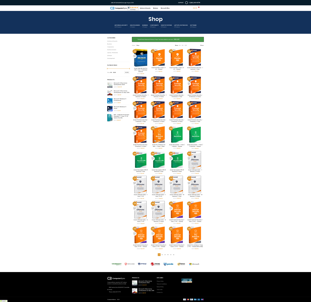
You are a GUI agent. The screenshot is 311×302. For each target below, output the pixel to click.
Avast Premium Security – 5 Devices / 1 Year (195, 120)
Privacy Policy (160, 281)
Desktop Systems (111, 49)
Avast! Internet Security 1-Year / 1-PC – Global (176, 220)
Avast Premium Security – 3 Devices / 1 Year (140, 120)
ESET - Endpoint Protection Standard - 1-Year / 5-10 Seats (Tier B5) (121, 116)
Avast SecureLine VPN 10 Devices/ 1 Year (141, 170)
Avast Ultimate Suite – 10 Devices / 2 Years (195, 195)
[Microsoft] (194, 264)
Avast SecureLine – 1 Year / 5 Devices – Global (195, 145)
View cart (177, 39)
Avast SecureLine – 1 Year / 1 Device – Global (177, 145)
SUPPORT (181, 2)
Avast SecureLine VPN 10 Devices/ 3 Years (177, 170)
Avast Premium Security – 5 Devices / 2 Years (140, 145)
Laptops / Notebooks (112, 52)
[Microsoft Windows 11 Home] (109, 108)
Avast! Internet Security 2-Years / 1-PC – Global (159, 245)
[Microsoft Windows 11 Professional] (109, 101)
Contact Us (160, 292)
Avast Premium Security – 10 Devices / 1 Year (177, 96)
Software (109, 55)
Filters (202, 45)
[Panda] (168, 264)
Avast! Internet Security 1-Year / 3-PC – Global (195, 220)
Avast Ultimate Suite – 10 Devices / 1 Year (177, 195)
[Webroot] (116, 264)
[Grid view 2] (190, 45)
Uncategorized (111, 58)
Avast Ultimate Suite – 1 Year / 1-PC (140, 195)
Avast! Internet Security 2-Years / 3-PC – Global (177, 245)
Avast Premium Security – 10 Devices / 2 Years (195, 96)
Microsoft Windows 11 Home (120, 107)
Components (110, 47)
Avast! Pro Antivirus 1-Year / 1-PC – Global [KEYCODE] (195, 245)
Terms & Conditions (162, 284)
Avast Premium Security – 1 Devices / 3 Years (159, 96)
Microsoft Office (165, 8)
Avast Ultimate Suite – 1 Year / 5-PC (159, 195)
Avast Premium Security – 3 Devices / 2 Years (158, 120)
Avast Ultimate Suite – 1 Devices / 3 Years (195, 170)
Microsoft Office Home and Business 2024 (120, 83)
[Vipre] (142, 264)
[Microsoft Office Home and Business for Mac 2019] (109, 93)
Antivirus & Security (145, 8)
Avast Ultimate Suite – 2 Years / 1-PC (141, 220)
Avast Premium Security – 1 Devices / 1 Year (195, 68)
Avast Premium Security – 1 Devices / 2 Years (140, 96)
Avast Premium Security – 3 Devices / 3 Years (177, 120)
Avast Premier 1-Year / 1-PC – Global (159, 68)
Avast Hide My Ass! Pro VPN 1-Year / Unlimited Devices (140, 70)
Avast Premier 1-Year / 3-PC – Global (177, 68)
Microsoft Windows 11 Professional (120, 99)
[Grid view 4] (195, 45)
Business (109, 44)
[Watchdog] (129, 264)
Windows (155, 8)
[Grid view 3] (193, 45)
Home (133, 45)
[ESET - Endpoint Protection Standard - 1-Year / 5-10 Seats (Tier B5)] (109, 117)
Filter (126, 72)
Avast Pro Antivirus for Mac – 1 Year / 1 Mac (158, 145)
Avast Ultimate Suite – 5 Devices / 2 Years (159, 220)
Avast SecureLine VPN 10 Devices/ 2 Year (159, 170)
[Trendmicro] (155, 264)
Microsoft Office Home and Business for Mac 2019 (121, 91)
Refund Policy (160, 286)
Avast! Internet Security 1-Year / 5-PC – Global (140, 245)
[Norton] (181, 264)
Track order (160, 289)
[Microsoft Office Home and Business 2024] (109, 85)
